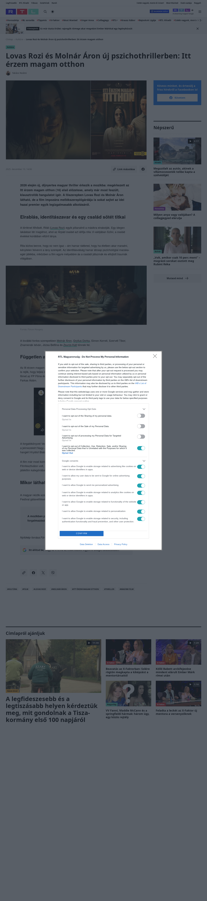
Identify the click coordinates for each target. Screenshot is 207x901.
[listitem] (103, 409)
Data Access (103, 544)
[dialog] (103, 450)
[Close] (156, 357)
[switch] (141, 416)
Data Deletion (86, 544)
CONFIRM (81, 533)
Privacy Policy (120, 544)
